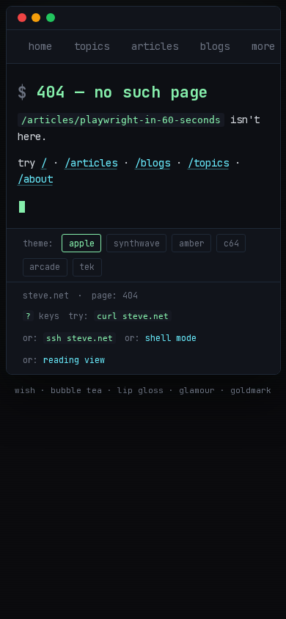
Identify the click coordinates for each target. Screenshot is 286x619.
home (40, 46)
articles (154, 46)
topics (91, 46)
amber (192, 243)
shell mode (171, 337)
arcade (44, 266)
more (263, 46)
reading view (74, 359)
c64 (231, 243)
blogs (215, 46)
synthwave (137, 243)
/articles (91, 162)
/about (35, 179)
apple (82, 243)
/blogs (152, 162)
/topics (208, 162)
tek (87, 266)
